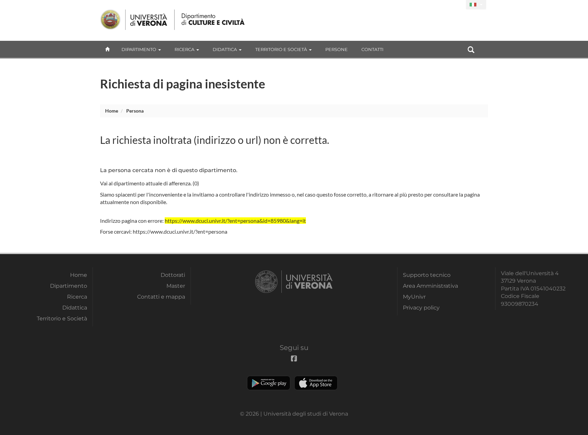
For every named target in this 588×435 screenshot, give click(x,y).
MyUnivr (414, 297)
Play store (268, 383)
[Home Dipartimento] (213, 20)
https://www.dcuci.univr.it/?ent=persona (180, 231)
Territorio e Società (281, 49)
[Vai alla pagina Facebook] (457, 5)
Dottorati (173, 275)
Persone (336, 49)
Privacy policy (421, 307)
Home (111, 111)
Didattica (225, 49)
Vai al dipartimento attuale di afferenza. (146, 183)
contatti (372, 49)
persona (135, 111)
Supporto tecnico (427, 275)
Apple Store (316, 383)
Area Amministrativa (430, 286)
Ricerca (184, 49)
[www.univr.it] (134, 20)
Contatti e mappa (161, 297)
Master (175, 286)
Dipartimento (138, 49)
